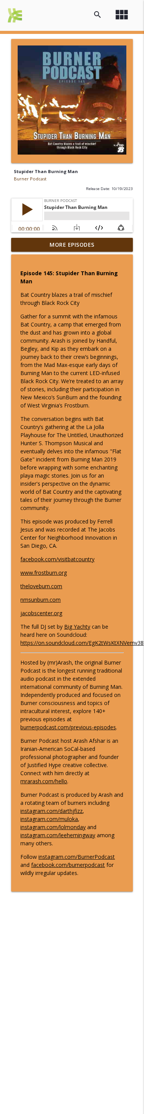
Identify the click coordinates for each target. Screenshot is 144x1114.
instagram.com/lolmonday (53, 827)
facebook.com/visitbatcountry (57, 559)
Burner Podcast (30, 179)
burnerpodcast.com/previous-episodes (68, 727)
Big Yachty (77, 626)
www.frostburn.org (43, 572)
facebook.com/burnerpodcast (68, 864)
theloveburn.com (41, 586)
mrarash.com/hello (43, 781)
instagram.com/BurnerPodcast (76, 856)
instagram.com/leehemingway (57, 835)
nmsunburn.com (40, 599)
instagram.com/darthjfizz (51, 810)
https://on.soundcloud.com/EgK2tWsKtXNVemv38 (82, 642)
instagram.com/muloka (49, 819)
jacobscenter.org (41, 613)
